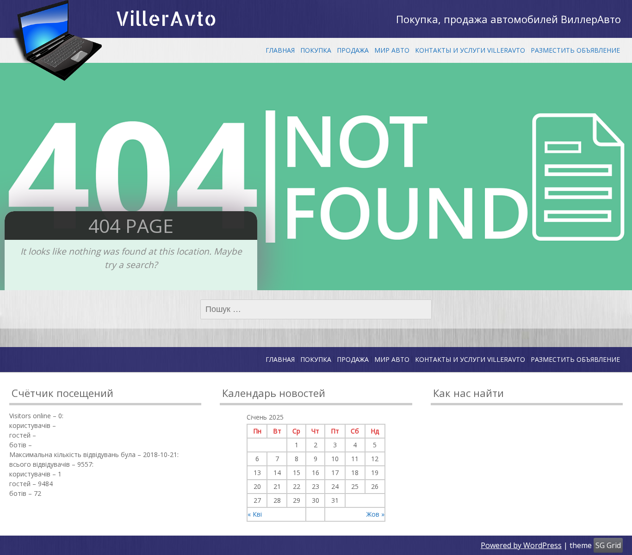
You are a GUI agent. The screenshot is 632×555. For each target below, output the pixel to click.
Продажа (353, 50)
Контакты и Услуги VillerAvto (470, 50)
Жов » (375, 514)
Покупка (315, 50)
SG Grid (608, 545)
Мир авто (391, 50)
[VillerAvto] (55, 40)
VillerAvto (166, 18)
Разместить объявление (575, 50)
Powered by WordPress (521, 545)
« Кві (255, 514)
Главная (280, 50)
